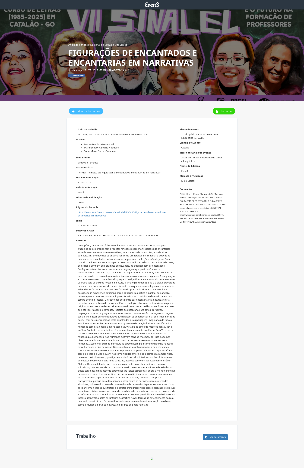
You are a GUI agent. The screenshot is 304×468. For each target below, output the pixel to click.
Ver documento (217, 436)
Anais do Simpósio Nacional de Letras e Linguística (97, 44)
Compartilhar (77, 75)
